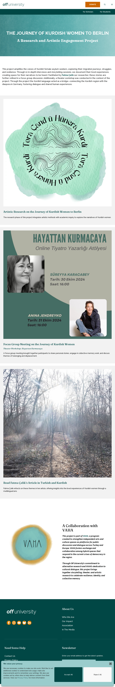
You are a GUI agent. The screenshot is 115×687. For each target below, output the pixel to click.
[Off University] (13, 4)
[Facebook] (9, 623)
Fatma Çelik (68, 75)
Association (67, 625)
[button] (110, 664)
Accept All (68, 675)
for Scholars (88, 12)
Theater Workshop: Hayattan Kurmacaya (22, 348)
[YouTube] (19, 623)
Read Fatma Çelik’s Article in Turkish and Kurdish (35, 482)
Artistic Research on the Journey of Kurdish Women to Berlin (42, 211)
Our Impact (67, 621)
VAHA (85, 536)
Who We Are (68, 617)
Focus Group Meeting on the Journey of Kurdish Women (39, 344)
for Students (105, 12)
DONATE (92, 4)
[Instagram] (14, 623)
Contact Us (9, 656)
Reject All (98, 675)
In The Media (68, 629)
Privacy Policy (23, 678)
